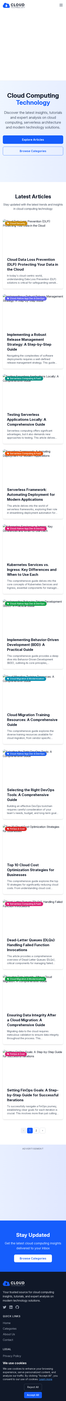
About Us (9, 1334)
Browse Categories (33, 151)
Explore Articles (33, 139)
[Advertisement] (33, 46)
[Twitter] (4, 1307)
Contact (8, 1340)
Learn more (45, 1379)
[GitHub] (17, 1307)
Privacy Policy (12, 1356)
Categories (10, 1328)
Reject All (33, 1387)
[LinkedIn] (11, 1307)
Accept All (33, 1394)
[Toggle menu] (61, 5)
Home (7, 1323)
